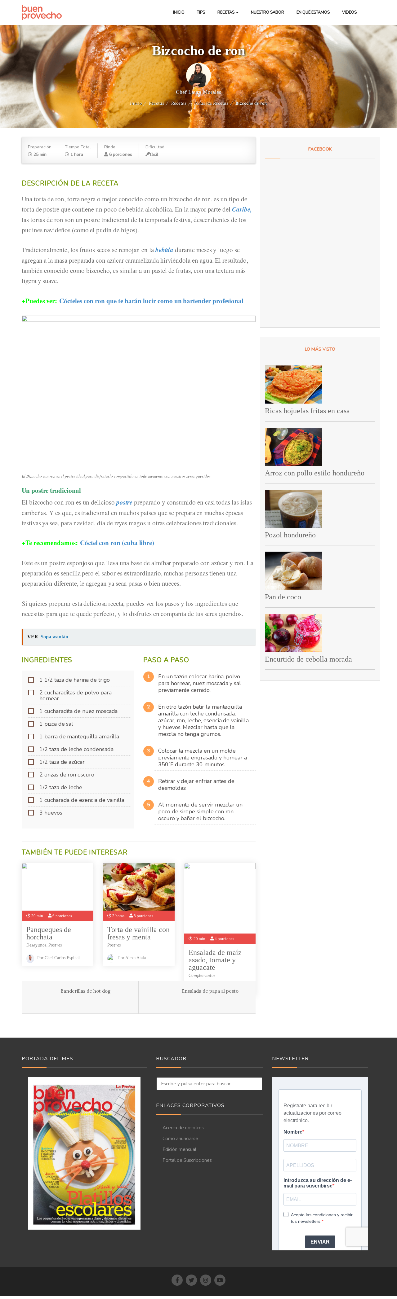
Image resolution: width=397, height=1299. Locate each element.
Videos (349, 12)
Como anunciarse (180, 1138)
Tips (201, 12)
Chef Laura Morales (198, 92)
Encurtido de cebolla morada (308, 659)
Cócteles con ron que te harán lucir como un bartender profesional (151, 300)
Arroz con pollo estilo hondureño (314, 473)
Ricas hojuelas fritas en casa (307, 411)
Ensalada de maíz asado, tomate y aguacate (215, 960)
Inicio (179, 12)
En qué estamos (313, 12)
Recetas (226, 12)
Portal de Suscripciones (187, 1160)
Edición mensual (179, 1149)
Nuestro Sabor (267, 12)
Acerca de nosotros (183, 1128)
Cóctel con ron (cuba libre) (117, 542)
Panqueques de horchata (48, 933)
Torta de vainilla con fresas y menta (138, 933)
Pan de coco (283, 597)
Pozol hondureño (290, 535)
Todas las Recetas (211, 103)
